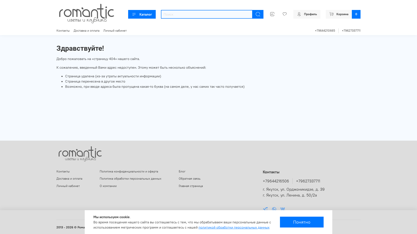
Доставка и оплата (86, 30)
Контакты (63, 30)
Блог (182, 171)
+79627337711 (351, 30)
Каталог (145, 14)
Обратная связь (189, 178)
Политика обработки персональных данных (130, 178)
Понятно (301, 222)
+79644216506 (276, 181)
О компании (108, 186)
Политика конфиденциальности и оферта (129, 171)
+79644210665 (325, 30)
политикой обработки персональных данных (234, 227)
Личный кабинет (115, 30)
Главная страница (191, 186)
